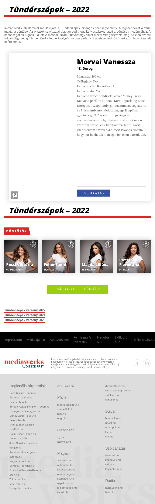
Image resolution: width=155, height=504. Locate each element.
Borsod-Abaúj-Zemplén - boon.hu (29, 406)
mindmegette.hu (67, 487)
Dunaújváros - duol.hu (22, 415)
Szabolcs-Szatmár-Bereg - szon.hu (25, 472)
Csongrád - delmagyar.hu (24, 411)
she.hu (109, 436)
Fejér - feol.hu (17, 420)
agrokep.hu (64, 441)
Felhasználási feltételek (82, 339)
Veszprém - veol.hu (21, 488)
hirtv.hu (61, 413)
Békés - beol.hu (18, 402)
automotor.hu (65, 464)
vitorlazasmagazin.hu (118, 390)
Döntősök (16, 231)
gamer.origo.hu (66, 474)
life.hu (108, 431)
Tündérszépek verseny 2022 (24, 310)
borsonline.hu (113, 418)
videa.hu (110, 464)
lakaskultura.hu (66, 469)
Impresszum (13, 340)
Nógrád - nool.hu (19, 461)
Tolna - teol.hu (17, 479)
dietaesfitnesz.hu (115, 385)
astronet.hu (64, 460)
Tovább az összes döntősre (77, 289)
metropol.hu (112, 427)
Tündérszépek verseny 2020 (24, 320)
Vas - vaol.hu (17, 483)
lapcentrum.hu (113, 468)
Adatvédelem (59, 340)
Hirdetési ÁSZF (103, 339)
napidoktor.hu (65, 483)
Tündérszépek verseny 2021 (24, 315)
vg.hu (60, 437)
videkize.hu (112, 395)
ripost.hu (110, 422)
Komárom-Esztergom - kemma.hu (23, 454)
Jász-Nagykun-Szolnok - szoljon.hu (24, 445)
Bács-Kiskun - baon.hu (22, 392)
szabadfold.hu (65, 409)
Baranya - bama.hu (21, 397)
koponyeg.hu (113, 459)
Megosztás (94, 193)
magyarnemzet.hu (68, 404)
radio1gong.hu (114, 487)
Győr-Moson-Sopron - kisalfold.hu (22, 427)
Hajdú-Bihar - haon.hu (22, 433)
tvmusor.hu (112, 399)
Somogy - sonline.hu (21, 465)
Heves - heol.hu (18, 438)
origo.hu (62, 418)
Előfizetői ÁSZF (121, 339)
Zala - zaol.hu (65, 385)
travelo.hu (63, 492)
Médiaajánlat (35, 340)
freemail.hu (112, 455)
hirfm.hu (110, 492)
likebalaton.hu (65, 478)
